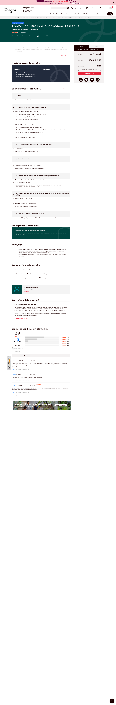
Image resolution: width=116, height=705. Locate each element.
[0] (110, 8)
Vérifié (15, 360)
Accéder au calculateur (61, 405)
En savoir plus (27, 291)
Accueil (20, 17)
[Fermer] (113, 2)
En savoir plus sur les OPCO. (22, 318)
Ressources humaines (51, 17)
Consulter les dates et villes (89, 69)
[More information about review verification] (12, 347)
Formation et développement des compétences (67, 17)
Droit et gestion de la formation (86, 17)
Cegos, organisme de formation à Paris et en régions (33, 17)
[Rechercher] (68, 8)
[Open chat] (112, 701)
